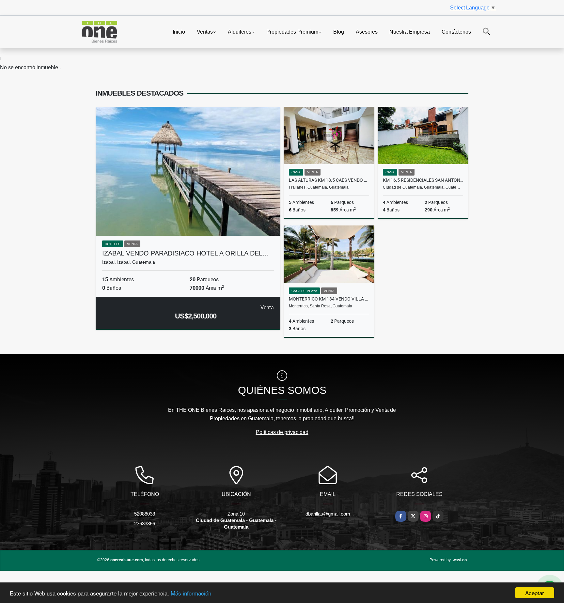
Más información (191, 593)
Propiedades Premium (292, 31)
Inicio (179, 31)
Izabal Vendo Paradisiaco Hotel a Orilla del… (185, 253)
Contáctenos (456, 31)
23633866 (144, 523)
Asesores (367, 31)
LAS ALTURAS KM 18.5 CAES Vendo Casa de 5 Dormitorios (329, 180)
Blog (338, 31)
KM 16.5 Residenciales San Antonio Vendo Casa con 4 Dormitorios (423, 180)
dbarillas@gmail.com (328, 514)
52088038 (144, 514)
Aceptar (534, 593)
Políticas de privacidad (282, 432)
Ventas (205, 31)
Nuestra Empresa (409, 31)
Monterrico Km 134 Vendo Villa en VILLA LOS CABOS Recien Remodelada (329, 299)
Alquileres (239, 31)
